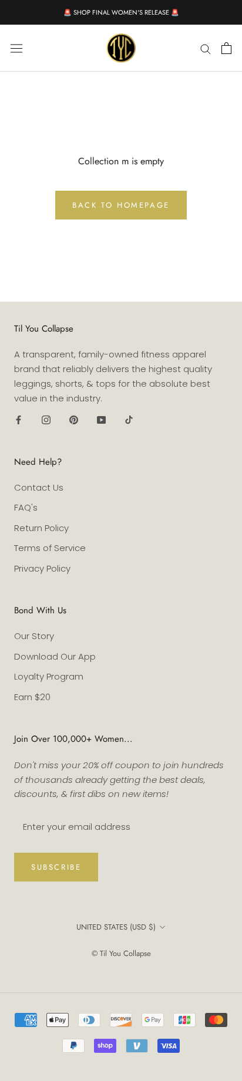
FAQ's (26, 507)
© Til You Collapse (121, 953)
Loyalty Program (48, 676)
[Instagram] (46, 419)
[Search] (205, 48)
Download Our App (55, 656)
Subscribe (56, 867)
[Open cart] (226, 48)
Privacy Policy (42, 568)
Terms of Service (50, 548)
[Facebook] (18, 419)
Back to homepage (121, 205)
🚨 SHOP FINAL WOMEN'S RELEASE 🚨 (121, 12)
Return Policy (41, 528)
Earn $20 (32, 697)
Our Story (34, 636)
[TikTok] (129, 419)
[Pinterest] (73, 419)
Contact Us (38, 487)
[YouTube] (101, 419)
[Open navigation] (16, 48)
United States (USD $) (116, 927)
